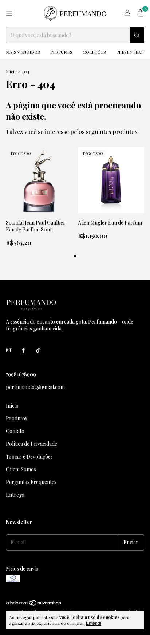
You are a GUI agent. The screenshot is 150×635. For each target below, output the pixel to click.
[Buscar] (137, 35)
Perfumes (61, 52)
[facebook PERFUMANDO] (23, 349)
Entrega (15, 494)
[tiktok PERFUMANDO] (38, 349)
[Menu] (9, 13)
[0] (140, 13)
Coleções (94, 52)
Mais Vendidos (23, 52)
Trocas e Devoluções (29, 456)
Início (11, 71)
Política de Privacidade (31, 443)
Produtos (16, 418)
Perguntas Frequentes (31, 482)
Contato (15, 431)
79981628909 (21, 374)
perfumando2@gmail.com (35, 387)
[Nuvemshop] (34, 604)
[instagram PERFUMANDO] (8, 349)
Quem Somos (21, 469)
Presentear (130, 52)
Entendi (93, 623)
